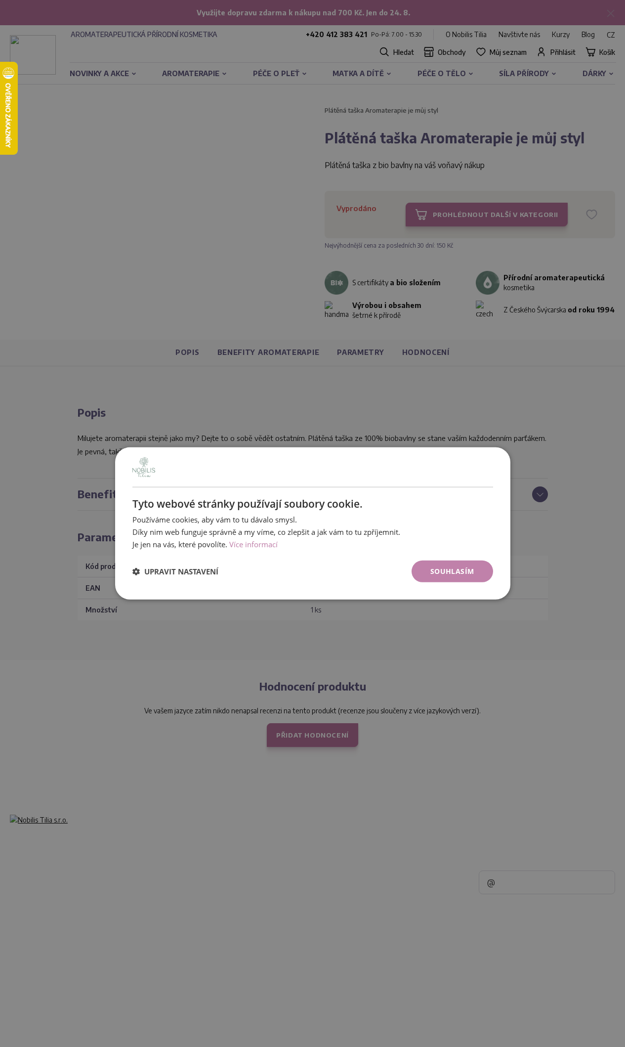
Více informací (253, 544)
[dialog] (312, 523)
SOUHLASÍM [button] (452, 570)
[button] (175, 571)
